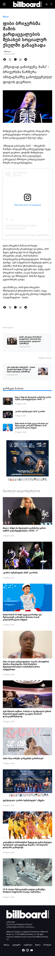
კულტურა (16, 945)
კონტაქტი (10, 922)
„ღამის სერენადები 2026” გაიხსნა (30, 411)
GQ (20, 252)
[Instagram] (27, 950)
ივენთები (28, 945)
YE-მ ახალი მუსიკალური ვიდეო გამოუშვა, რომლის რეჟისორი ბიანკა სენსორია (24, 890)
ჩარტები (47, 945)
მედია (38, 945)
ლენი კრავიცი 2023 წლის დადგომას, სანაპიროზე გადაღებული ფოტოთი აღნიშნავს (30, 340)
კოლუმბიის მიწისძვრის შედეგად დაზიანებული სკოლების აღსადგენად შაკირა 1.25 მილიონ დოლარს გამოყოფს (27, 845)
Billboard (7, 52)
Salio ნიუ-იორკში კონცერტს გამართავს (23, 758)
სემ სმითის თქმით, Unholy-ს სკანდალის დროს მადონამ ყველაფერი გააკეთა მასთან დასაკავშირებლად (27, 714)
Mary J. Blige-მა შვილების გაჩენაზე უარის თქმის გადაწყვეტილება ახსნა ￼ (33, 398)
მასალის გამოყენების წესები (19, 924)
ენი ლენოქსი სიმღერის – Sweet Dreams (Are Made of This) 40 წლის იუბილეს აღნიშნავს (21, 369)
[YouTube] (31, 950)
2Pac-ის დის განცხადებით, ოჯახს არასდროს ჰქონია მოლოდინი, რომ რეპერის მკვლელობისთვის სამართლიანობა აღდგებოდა (26, 665)
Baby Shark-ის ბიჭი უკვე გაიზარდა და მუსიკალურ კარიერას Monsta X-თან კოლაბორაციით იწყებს (31, 425)
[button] (4, 4)
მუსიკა (6, 17)
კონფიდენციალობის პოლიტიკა (20, 927)
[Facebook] (23, 950)
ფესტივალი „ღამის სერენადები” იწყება (23, 800)
